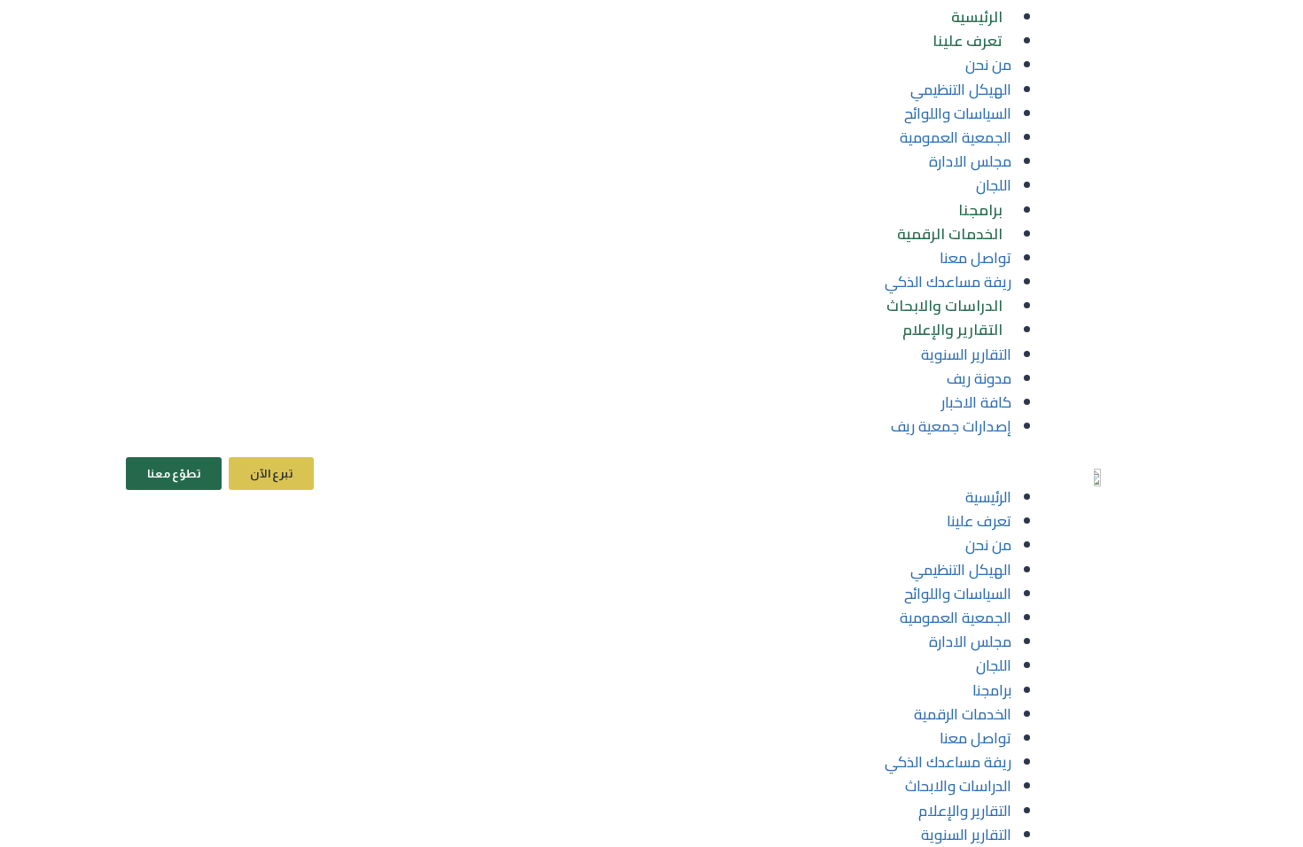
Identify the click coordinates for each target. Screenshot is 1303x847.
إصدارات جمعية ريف (951, 426)
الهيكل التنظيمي (960, 89)
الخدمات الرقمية (950, 234)
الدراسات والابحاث (944, 305)
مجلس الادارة (970, 161)
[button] (662, 474)
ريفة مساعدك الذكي (948, 282)
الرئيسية (977, 17)
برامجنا (980, 210)
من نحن (988, 65)
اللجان (993, 185)
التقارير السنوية (966, 354)
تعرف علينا (967, 41)
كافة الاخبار (976, 402)
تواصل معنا (975, 258)
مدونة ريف (979, 378)
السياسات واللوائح (957, 113)
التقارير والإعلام (952, 329)
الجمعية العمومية (955, 137)
